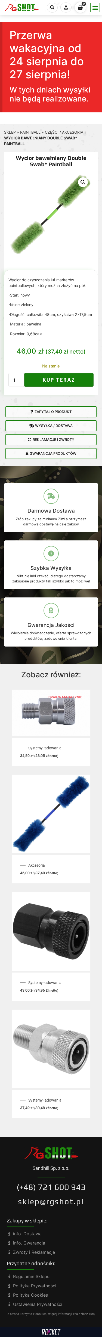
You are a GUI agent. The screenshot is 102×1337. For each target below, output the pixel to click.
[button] (95, 7)
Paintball (30, 132)
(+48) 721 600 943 (51, 1187)
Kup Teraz (59, 380)
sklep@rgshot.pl (51, 1201)
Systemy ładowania (44, 748)
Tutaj (92, 1314)
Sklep (10, 132)
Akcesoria (36, 865)
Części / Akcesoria (64, 132)
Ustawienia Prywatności (37, 1304)
